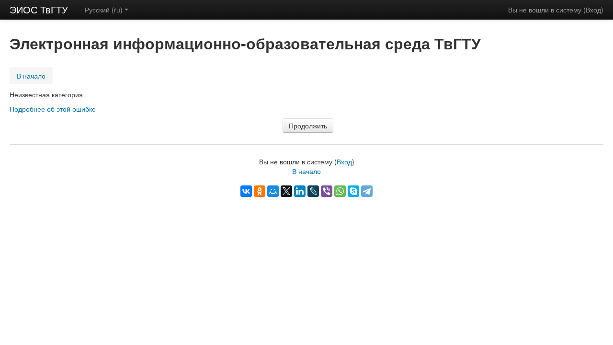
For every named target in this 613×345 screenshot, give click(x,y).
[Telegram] (367, 191)
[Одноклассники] (259, 191)
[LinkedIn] (300, 191)
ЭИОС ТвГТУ (39, 9)
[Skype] (353, 191)
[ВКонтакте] (246, 191)
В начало (31, 75)
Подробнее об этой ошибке (53, 109)
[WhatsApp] (340, 191)
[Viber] (326, 191)
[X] (286, 191)
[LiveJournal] (313, 191)
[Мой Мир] (273, 191)
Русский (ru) (104, 9)
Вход (593, 9)
